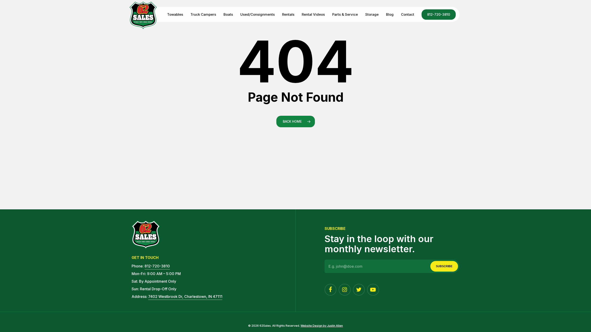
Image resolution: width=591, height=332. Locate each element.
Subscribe (444, 266)
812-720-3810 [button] (157, 266)
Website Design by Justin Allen (322, 325)
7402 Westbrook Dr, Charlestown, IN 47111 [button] (185, 296)
